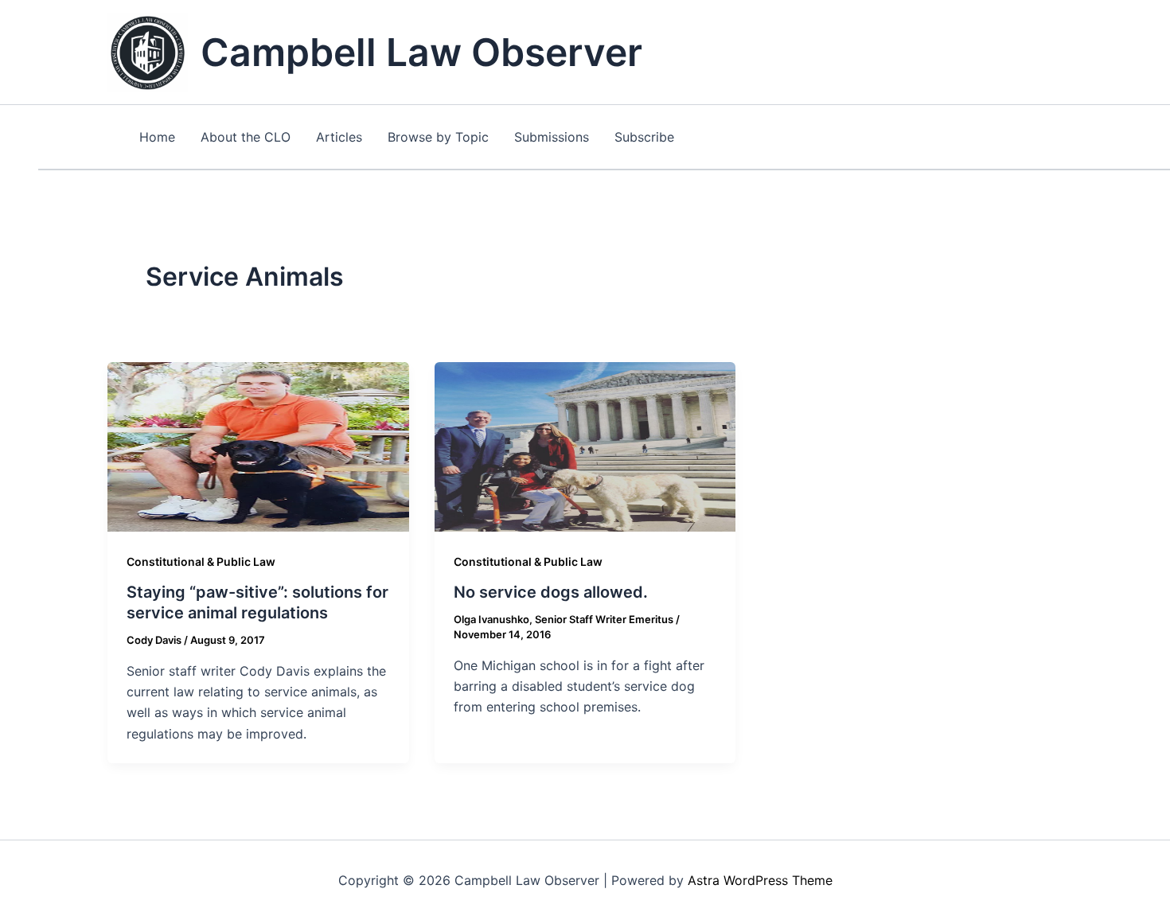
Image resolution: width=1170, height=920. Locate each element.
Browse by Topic (438, 137)
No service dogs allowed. (551, 592)
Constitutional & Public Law (201, 561)
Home (157, 137)
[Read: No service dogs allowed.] (585, 446)
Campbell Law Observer (421, 52)
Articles (339, 137)
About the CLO (246, 137)
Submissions (551, 137)
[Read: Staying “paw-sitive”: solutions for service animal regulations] (258, 446)
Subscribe (644, 137)
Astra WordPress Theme (760, 880)
